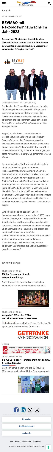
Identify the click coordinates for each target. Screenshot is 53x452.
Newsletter (26, 419)
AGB (11, 441)
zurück (6, 10)
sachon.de (26, 433)
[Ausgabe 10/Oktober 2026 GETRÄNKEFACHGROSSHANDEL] (33, 334)
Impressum (37, 441)
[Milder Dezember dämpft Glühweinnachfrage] (33, 298)
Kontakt (17, 441)
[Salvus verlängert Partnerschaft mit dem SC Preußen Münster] (33, 384)
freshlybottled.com (26, 426)
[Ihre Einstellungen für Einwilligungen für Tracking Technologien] (48, 447)
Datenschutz (26, 441)
